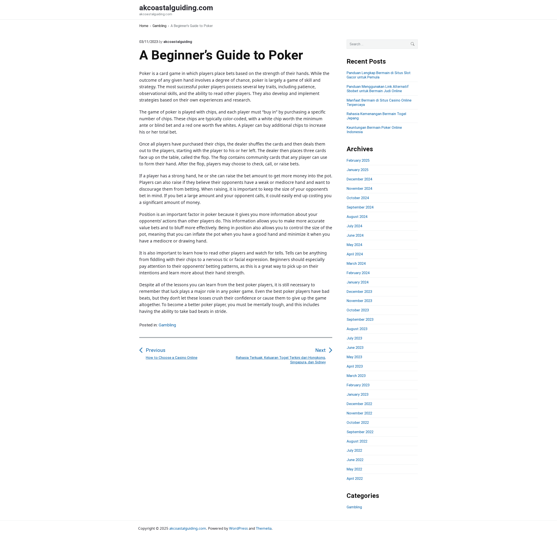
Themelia (264, 528)
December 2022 (359, 404)
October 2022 (358, 422)
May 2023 (354, 357)
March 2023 (356, 375)
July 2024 (354, 226)
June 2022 (355, 460)
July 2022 (354, 450)
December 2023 (359, 291)
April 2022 (355, 478)
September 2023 (360, 319)
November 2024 (359, 188)
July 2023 (354, 338)
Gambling (167, 324)
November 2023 (359, 301)
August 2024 (357, 216)
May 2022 (354, 469)
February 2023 (358, 385)
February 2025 (358, 160)
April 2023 (355, 366)
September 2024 (360, 207)
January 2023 (357, 394)
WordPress (238, 528)
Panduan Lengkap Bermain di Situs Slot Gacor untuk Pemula (379, 75)
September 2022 (360, 432)
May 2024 (354, 245)
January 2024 (357, 282)
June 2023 (355, 347)
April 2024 (355, 254)
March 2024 (356, 263)
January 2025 (357, 170)
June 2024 (355, 235)
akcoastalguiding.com (187, 528)
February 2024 (358, 273)
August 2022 (357, 441)
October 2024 (358, 198)
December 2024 (359, 179)
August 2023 (357, 329)
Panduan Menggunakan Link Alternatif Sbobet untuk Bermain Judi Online (378, 88)
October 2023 (358, 310)
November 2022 (359, 413)
